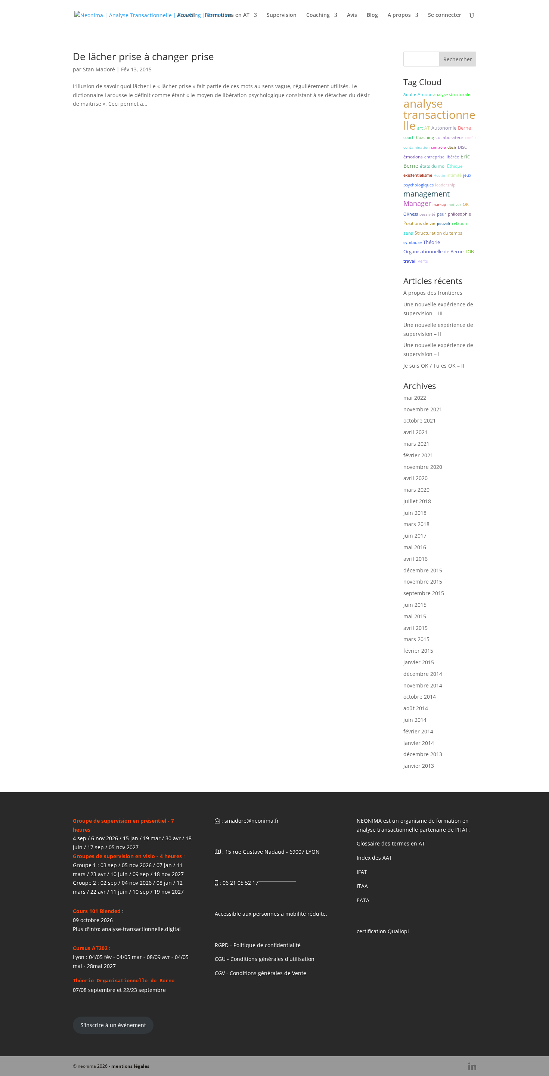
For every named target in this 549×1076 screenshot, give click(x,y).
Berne (464, 127)
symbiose (412, 242)
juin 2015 (415, 604)
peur (441, 214)
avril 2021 (415, 432)
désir (451, 147)
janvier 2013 (418, 765)
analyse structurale (451, 94)
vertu (423, 261)
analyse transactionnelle (439, 114)
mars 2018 (416, 524)
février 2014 (418, 731)
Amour (425, 94)
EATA (363, 900)
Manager (417, 203)
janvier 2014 (418, 742)
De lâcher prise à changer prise (143, 56)
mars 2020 (416, 489)
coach (409, 137)
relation (459, 223)
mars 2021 (416, 443)
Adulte (409, 94)
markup (439, 204)
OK (466, 204)
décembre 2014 (422, 673)
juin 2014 (415, 719)
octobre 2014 (419, 696)
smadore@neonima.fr (251, 820)
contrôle (438, 147)
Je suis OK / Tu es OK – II (433, 365)
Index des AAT (374, 857)
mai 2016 (414, 547)
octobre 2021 (419, 420)
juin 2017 (415, 535)
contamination (416, 147)
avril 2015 (415, 627)
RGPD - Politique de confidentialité (258, 945)
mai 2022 (414, 397)
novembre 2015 (422, 581)
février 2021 (418, 455)
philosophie (459, 214)
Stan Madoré (99, 69)
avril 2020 (415, 478)
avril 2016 (415, 558)
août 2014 (415, 708)
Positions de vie (419, 223)
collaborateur (449, 137)
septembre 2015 (423, 593)
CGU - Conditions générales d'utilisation (264, 958)
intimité (454, 175)
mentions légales (130, 1066)
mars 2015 (416, 639)
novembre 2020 (422, 466)
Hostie (439, 175)
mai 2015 (414, 616)
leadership (445, 185)
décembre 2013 (422, 754)
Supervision (282, 15)
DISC (462, 147)
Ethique (455, 166)
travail (409, 261)
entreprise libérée (441, 157)
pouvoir (443, 223)
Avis (352, 15)
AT (427, 128)
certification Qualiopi (383, 931)
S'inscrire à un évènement (113, 1025)
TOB (469, 251)
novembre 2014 (422, 685)
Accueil (186, 15)
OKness (410, 214)
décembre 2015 (422, 570)
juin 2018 (415, 512)
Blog (372, 15)
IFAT (362, 871)
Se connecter (444, 15)
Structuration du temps (438, 233)
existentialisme (417, 175)
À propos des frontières (432, 292)
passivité (427, 214)
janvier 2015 (418, 662)
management (426, 194)
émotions (413, 157)
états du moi (433, 166)
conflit (470, 137)
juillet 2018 (417, 501)
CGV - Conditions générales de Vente (260, 973)
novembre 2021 (422, 409)
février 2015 (418, 650)
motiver (454, 204)
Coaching (318, 15)
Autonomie (443, 127)
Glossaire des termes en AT (391, 843)
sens (408, 233)
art (420, 128)
